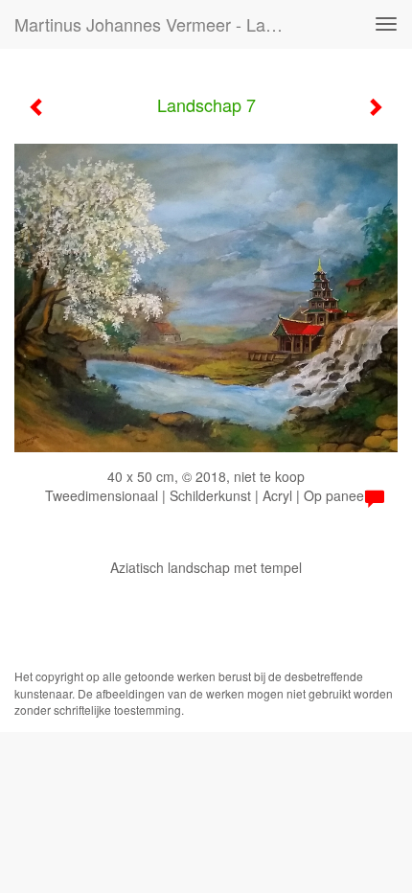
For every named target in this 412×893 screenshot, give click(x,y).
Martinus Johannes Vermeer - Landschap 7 (156, 23)
